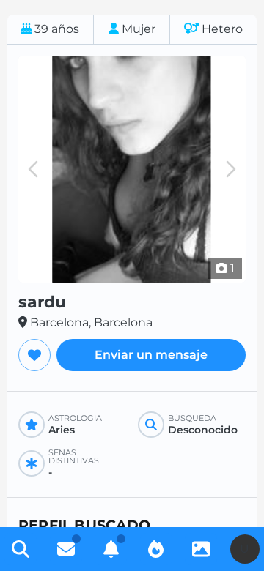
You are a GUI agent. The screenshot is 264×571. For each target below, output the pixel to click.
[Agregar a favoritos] (34, 355)
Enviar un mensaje (151, 355)
